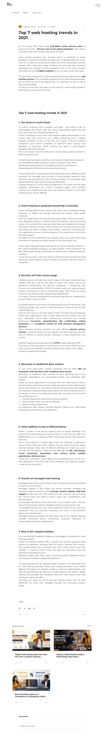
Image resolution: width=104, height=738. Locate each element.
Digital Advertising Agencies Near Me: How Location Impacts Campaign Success (31, 655)
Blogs (25, 13)
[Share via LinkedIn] (29, 608)
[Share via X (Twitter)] (24, 608)
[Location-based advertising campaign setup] (31, 640)
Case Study (36, 13)
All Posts (15, 13)
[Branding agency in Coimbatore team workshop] (31, 680)
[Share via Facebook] (20, 608)
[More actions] (84, 26)
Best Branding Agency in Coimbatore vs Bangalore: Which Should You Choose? (30, 695)
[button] (97, 5)
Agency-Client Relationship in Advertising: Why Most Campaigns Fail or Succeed (70, 655)
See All (89, 626)
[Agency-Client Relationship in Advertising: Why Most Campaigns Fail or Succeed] (73, 640)
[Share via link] (34, 608)
